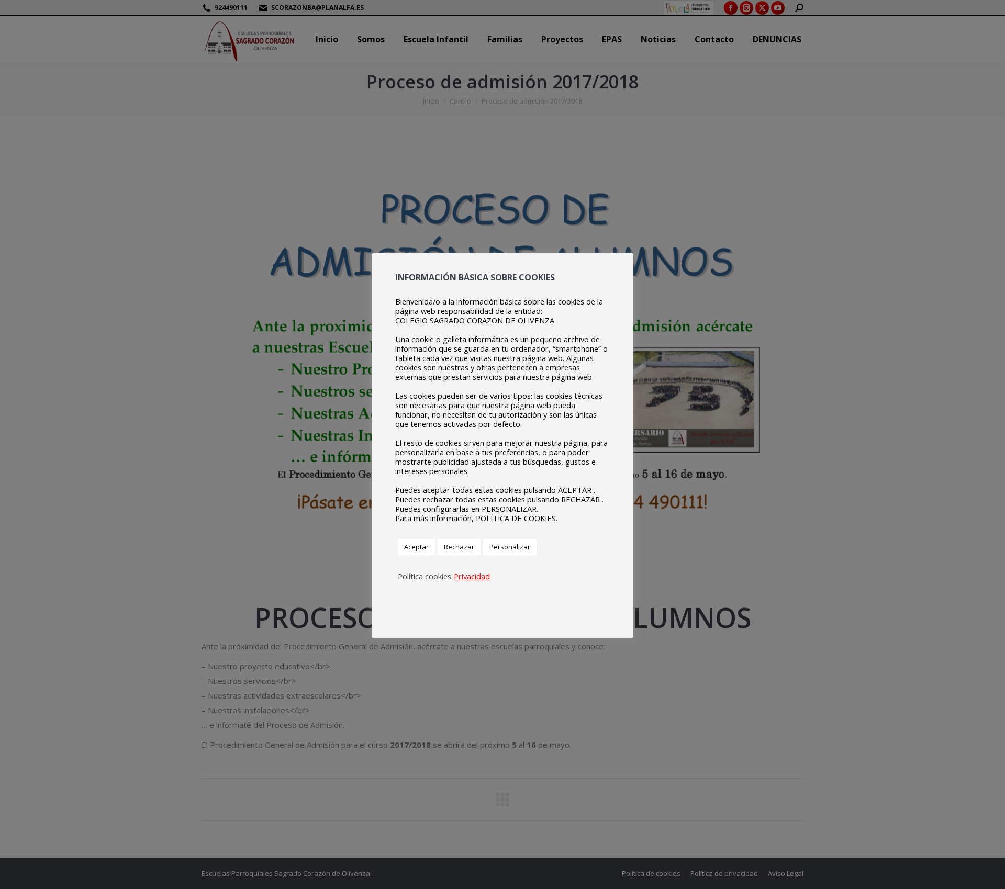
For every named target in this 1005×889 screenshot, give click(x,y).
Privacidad (472, 576)
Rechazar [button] (459, 547)
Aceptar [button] (416, 547)
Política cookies (424, 576)
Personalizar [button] (509, 547)
